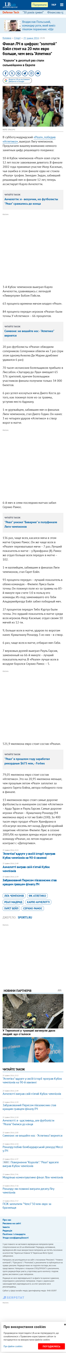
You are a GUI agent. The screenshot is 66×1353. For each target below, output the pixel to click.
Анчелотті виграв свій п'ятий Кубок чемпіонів (26, 869)
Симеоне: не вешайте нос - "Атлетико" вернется (32, 1136)
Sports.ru (25, 917)
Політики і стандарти (14, 1234)
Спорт (17, 37)
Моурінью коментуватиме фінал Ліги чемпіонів (33, 1177)
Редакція (7, 1230)
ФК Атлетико (37, 896)
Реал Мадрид (13, 902)
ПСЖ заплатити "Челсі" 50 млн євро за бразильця (27, 1206)
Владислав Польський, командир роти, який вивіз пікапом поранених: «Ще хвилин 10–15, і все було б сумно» (39, 29)
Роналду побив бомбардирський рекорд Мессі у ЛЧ (33, 1149)
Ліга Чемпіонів (14, 896)
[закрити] (65, 1324)
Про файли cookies (13, 1346)
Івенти (6, 1227)
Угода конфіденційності (16, 1237)
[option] (33, 25)
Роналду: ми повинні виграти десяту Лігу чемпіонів (28, 1190)
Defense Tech (11, 12)
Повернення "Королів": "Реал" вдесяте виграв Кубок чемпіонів (31, 1164)
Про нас (7, 1219)
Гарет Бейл (11, 908)
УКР (53, 4)
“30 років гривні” (33, 12)
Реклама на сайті (12, 1223)
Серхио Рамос (32, 908)
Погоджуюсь (51, 1346)
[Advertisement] (33, 249)
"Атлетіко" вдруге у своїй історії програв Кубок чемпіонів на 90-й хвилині (29, 856)
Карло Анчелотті (38, 902)
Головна (7, 37)
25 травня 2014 (31, 38)
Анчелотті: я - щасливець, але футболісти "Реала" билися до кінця (28, 1122)
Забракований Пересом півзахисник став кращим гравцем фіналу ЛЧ (30, 882)
